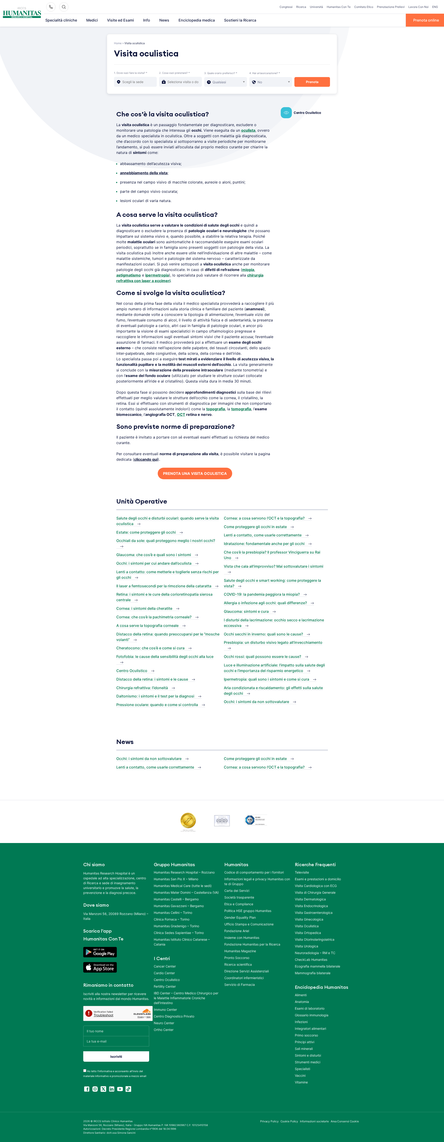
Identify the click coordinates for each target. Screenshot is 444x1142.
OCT (181, 414)
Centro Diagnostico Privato (174, 1016)
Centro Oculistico (307, 113)
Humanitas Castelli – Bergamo (176, 899)
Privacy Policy (269, 1121)
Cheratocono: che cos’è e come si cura (150, 648)
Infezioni (301, 1022)
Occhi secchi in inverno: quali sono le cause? (263, 634)
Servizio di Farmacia (239, 984)
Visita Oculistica (307, 926)
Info (146, 20)
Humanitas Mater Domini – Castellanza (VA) (186, 892)
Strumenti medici (307, 1062)
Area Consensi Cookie (345, 1121)
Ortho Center (163, 1030)
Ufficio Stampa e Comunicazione (249, 924)
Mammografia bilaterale (312, 973)
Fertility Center (165, 986)
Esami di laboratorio (309, 1008)
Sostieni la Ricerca (240, 20)
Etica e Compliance (238, 904)
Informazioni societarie (314, 1121)
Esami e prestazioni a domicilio (318, 879)
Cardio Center (164, 973)
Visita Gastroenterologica (314, 913)
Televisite (302, 872)
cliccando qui (146, 459)
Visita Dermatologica (310, 899)
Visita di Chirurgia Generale (315, 892)
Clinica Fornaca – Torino (171, 919)
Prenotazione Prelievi (391, 7)
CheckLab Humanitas (311, 960)
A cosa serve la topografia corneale (147, 625)
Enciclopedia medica (197, 20)
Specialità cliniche (61, 20)
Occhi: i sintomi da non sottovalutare (256, 701)
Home (118, 43)
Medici (92, 20)
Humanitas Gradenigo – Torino (176, 926)
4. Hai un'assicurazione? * (264, 73)
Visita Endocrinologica (311, 906)
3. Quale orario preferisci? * (220, 73)
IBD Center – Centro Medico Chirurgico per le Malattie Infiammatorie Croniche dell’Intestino (186, 998)
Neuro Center (164, 1023)
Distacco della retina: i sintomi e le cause (152, 679)
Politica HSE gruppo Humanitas (247, 911)
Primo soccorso (306, 1035)
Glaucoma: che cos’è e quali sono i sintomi (153, 554)
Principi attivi (304, 1042)
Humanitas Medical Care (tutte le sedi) (183, 886)
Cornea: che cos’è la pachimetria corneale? (153, 617)
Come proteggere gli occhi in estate (255, 526)
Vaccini (300, 1075)
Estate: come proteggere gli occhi (146, 532)
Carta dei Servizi (236, 891)
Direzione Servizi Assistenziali (246, 971)
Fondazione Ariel (236, 931)
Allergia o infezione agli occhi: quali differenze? (265, 603)
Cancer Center (165, 966)
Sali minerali (304, 1049)
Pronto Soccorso (236, 958)
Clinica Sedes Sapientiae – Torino (179, 933)
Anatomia (302, 1002)
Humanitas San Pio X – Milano (176, 879)
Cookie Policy (289, 1121)
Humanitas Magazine (240, 951)
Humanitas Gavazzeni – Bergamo (179, 906)
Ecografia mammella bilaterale (317, 966)
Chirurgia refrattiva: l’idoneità (142, 687)
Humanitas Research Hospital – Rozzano (184, 872)
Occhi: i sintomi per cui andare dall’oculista (153, 563)
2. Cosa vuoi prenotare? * (174, 73)
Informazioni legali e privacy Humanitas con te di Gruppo (257, 881)
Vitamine (301, 1082)
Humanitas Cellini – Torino (173, 913)
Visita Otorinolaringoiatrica (314, 939)
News (164, 20)
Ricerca (301, 7)
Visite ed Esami (120, 20)
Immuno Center (165, 1009)
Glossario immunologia (311, 1015)
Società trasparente (239, 897)
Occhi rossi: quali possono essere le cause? (262, 656)
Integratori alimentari (310, 1028)
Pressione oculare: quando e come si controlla (157, 704)
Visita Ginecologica (309, 919)
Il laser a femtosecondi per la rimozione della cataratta (163, 586)
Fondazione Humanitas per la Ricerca (252, 944)
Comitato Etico (363, 7)
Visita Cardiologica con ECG (316, 886)
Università (316, 7)
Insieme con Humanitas (241, 938)
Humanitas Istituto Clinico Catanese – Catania (182, 941)
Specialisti (302, 1069)
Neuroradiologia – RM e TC (315, 953)
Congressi (286, 7)
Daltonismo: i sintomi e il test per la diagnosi (155, 696)
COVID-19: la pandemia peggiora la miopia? (262, 594)
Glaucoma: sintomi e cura (246, 611)
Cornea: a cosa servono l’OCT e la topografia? (264, 518)
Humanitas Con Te (339, 7)
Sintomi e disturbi (308, 1055)
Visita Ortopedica (308, 933)
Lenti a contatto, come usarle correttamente (263, 535)
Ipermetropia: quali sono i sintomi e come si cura (266, 679)
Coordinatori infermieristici (244, 978)
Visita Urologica (306, 946)
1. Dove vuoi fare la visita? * (130, 73)
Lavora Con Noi (418, 7)
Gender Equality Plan (240, 917)
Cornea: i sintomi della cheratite (144, 608)
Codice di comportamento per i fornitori (254, 872)
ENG (435, 7)
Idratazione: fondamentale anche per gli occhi (264, 543)
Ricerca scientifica (238, 964)
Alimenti (301, 995)
